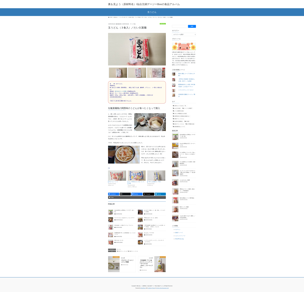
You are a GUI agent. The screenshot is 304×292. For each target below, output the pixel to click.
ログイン (177, 229)
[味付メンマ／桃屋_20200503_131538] (175, 209)
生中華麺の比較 (190, 124)
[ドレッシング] (160, 262)
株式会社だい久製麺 (120, 91)
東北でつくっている (122, 251)
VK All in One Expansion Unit (162, 288)
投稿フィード (179, 232)
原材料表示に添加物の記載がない (182, 116)
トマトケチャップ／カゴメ (186, 90)
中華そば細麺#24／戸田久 (154, 181)
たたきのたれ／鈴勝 (185, 180)
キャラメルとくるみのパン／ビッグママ (124, 217)
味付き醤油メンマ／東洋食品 (187, 198)
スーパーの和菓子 (188, 108)
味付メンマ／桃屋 (184, 207)
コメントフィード (180, 235)
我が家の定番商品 (178, 121)
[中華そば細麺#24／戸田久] (156, 175)
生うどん (163, 23)
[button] (117, 73)
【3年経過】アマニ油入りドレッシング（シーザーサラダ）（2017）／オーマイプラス (146, 264)
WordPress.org (179, 239)
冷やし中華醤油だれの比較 (180, 113)
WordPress (143, 288)
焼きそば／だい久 (113, 181)
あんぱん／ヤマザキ (149, 232)
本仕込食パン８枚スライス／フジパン (123, 225)
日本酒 (187, 121)
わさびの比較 (177, 108)
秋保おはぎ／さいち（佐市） (151, 217)
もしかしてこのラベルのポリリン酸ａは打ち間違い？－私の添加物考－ (187, 172)
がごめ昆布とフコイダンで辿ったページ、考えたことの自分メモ (187, 154)
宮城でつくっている (133, 251)
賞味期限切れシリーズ (179, 126)
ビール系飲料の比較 (179, 111)
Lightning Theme (151, 288)
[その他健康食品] (114, 262)
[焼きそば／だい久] (117, 175)
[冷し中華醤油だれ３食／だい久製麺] (137, 175)
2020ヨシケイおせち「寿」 (180, 105)
